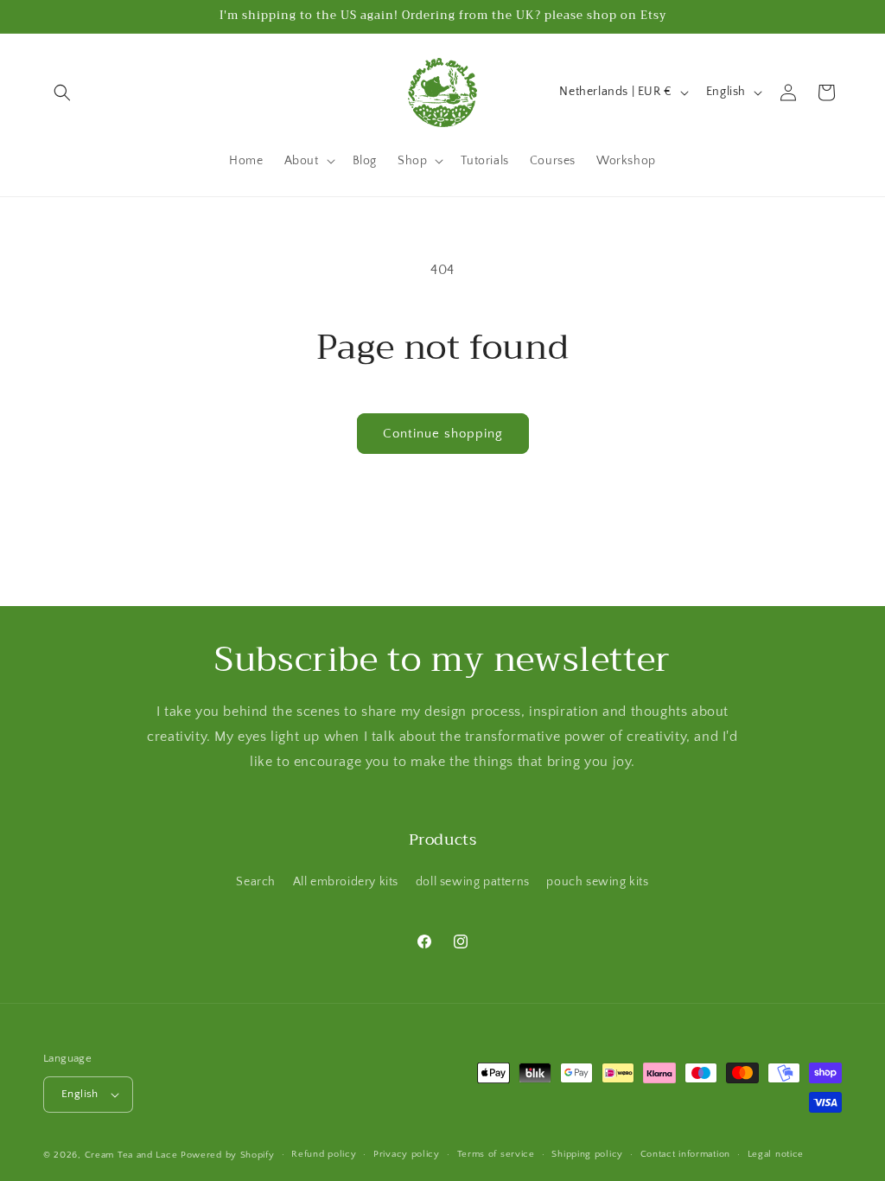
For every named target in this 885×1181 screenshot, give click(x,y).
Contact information (685, 1154)
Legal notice (776, 1154)
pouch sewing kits (597, 882)
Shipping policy (587, 1154)
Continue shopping (443, 433)
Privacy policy (406, 1154)
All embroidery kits (345, 882)
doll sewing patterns (473, 882)
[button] (62, 92)
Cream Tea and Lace (131, 1155)
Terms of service (496, 1154)
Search (256, 882)
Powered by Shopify (228, 1155)
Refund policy (323, 1154)
